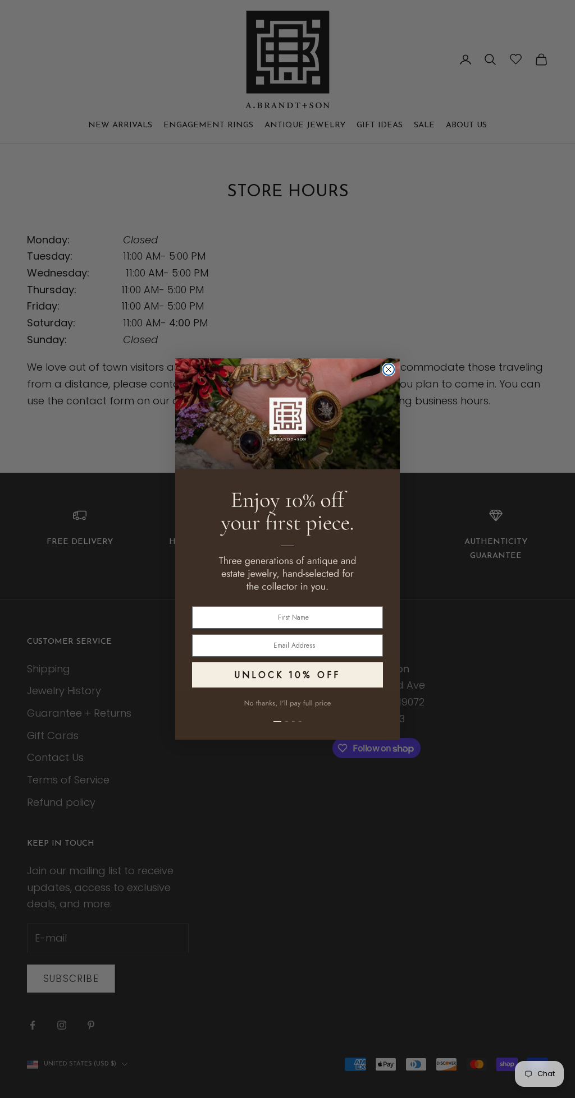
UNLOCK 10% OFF (287, 674)
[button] (287, 715)
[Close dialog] (388, 369)
